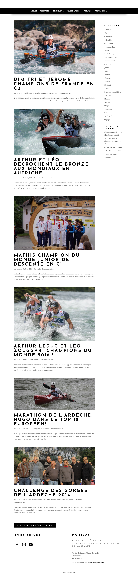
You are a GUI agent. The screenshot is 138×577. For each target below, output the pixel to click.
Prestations (100, 11)
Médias (107, 75)
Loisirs (106, 71)
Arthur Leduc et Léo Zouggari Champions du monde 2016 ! (53, 350)
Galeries (107, 64)
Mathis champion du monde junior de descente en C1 (47, 260)
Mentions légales (69, 573)
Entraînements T (110, 57)
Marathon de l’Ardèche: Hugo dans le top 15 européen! (53, 419)
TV (105, 113)
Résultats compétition (112, 92)
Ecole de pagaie (110, 54)
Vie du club (108, 116)
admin (19, 93)
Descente (53, 93)
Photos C (65, 500)
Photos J (107, 82)
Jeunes (106, 68)
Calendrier (108, 37)
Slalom (107, 99)
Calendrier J (108, 40)
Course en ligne (110, 47)
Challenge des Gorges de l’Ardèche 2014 (51, 493)
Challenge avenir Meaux (113, 147)
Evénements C (55, 500)
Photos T (72, 500)
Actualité (88, 11)
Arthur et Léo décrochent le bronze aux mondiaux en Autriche (51, 167)
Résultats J (108, 95)
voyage (107, 120)
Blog (106, 33)
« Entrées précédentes (34, 525)
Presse (106, 88)
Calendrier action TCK (112, 151)
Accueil (34, 11)
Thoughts (108, 109)
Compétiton (45, 93)
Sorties (79, 500)
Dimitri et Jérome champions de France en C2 (54, 84)
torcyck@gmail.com (96, 563)
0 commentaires (65, 93)
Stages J (107, 106)
